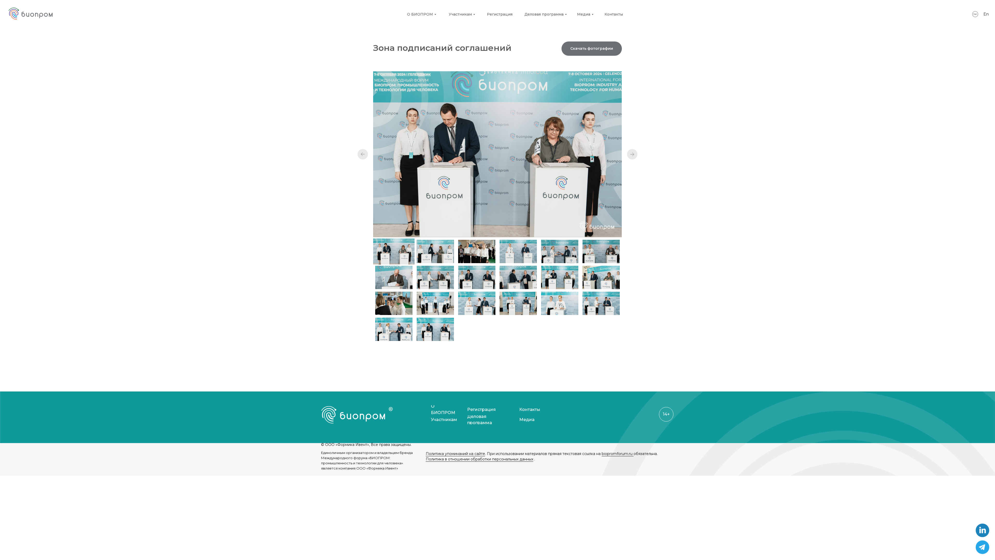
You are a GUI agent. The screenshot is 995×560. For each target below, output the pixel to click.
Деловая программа (544, 14)
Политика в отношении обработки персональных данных (479, 459)
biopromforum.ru (618, 453)
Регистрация (500, 14)
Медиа (583, 14)
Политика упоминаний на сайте (455, 453)
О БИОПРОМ (420, 14)
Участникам (460, 14)
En (986, 14)
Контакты (614, 14)
